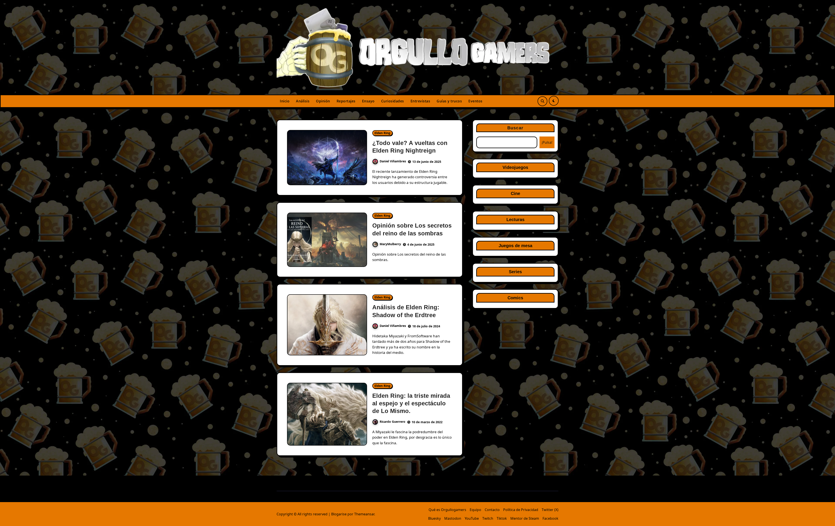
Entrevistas (420, 101)
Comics (515, 297)
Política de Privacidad (520, 509)
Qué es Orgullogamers (447, 509)
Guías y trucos (449, 101)
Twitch (487, 518)
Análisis (302, 101)
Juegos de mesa (515, 245)
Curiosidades (392, 101)
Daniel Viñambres (393, 161)
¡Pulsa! (547, 142)
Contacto (492, 509)
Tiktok (502, 518)
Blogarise (339, 514)
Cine (515, 193)
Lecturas (515, 219)
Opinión (323, 101)
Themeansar (364, 514)
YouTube (472, 518)
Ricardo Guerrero (392, 421)
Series (515, 271)
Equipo (475, 509)
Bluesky (434, 518)
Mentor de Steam (524, 518)
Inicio (284, 101)
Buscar (515, 127)
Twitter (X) (550, 509)
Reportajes (346, 101)
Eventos (475, 101)
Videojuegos (515, 167)
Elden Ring (382, 133)
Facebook (550, 518)
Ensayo (368, 101)
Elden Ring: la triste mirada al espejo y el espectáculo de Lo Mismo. (411, 403)
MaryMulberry (390, 244)
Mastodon (452, 518)
